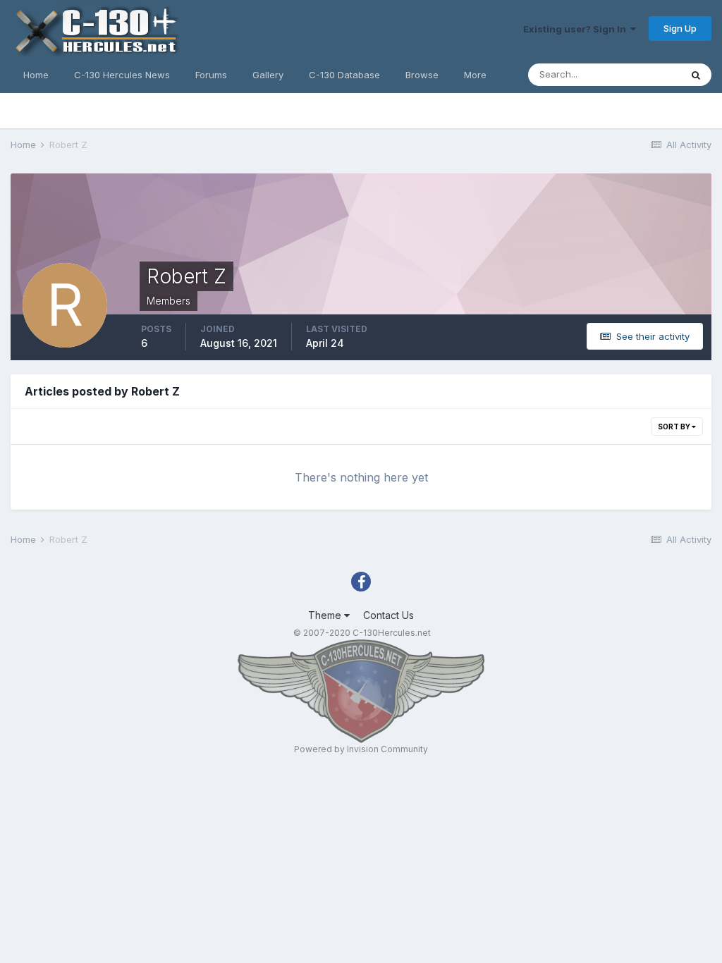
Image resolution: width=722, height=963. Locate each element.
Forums (211, 74)
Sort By (675, 426)
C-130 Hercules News (122, 74)
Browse (422, 74)
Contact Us (388, 615)
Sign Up (680, 28)
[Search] (695, 74)
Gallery (267, 74)
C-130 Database (344, 74)
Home (36, 74)
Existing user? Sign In (576, 29)
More (475, 74)
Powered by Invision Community (361, 749)
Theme (326, 615)
